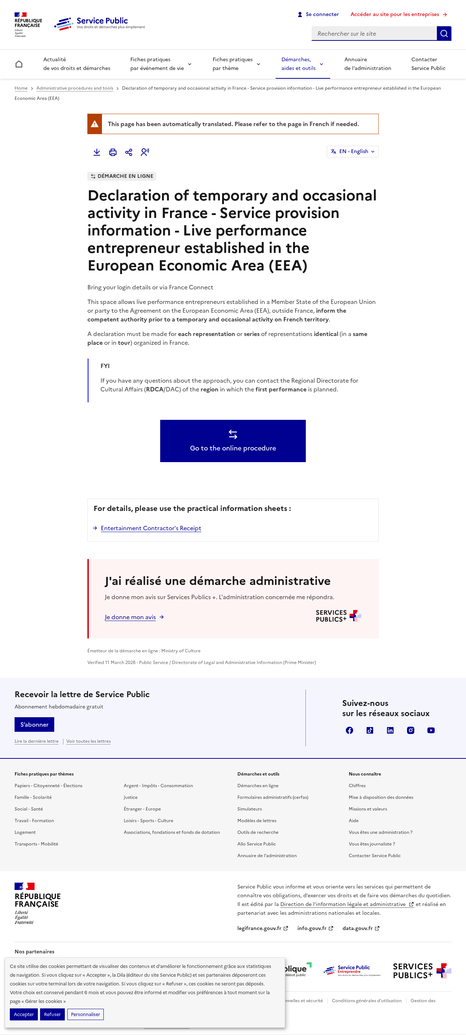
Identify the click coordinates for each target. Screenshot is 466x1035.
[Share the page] (128, 152)
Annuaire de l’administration (367, 64)
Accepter (24, 1014)
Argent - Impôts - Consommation (158, 785)
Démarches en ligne (258, 785)
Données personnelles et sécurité (288, 1000)
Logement (25, 832)
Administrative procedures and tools (74, 88)
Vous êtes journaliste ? (372, 844)
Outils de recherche (258, 832)
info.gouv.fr (312, 928)
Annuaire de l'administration (267, 855)
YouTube (431, 730)
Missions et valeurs (368, 809)
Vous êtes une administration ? (380, 832)
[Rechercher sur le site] (444, 33)
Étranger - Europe (142, 809)
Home (21, 88)
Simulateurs (249, 809)
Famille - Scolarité (33, 797)
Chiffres (357, 785)
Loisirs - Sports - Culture (148, 820)
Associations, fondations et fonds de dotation (172, 832)
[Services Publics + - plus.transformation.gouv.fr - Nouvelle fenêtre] (422, 970)
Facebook (349, 730)
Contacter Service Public (428, 64)
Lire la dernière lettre (37, 741)
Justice (131, 797)
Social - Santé (29, 809)
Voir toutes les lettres (88, 741)
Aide (354, 820)
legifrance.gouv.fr (259, 928)
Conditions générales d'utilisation (367, 1000)
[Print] (112, 152)
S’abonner (34, 724)
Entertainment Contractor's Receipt (151, 528)
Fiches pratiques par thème (233, 64)
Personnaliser (85, 1014)
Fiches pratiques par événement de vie (157, 64)
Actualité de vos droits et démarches (76, 64)
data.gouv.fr (358, 928)
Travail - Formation (34, 820)
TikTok (370, 730)
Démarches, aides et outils (298, 64)
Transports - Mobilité (36, 844)
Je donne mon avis (130, 617)
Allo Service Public (256, 844)
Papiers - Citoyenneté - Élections (48, 785)
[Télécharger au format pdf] (96, 152)
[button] (144, 152)
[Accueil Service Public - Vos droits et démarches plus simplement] (101, 31)
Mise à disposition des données (381, 797)
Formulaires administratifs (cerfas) (272, 797)
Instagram (410, 730)
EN (353, 151)
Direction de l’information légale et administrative (343, 904)
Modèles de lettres (256, 820)
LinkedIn (390, 730)
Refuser (52, 1014)
